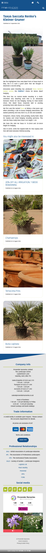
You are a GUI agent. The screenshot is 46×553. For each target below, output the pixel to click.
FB (10, 489)
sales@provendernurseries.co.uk (22, 395)
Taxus (22, 108)
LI (5, 489)
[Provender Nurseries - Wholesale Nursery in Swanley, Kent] (10, 8)
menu (6, 3)
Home (32, 2)
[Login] (38, 2)
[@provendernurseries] (13, 498)
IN (15, 489)
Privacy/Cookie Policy (23, 543)
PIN (20, 489)
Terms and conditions (23, 435)
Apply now (23, 440)
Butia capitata (12, 344)
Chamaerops (11, 238)
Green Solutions (23, 541)
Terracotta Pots (12, 291)
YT (25, 489)
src (43, 8)
